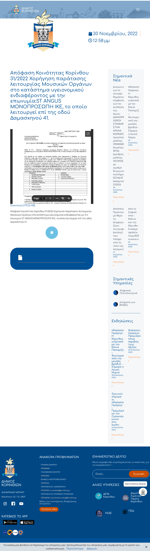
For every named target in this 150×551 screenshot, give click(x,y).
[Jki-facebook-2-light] (13, 503)
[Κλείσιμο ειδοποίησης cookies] (146, 547)
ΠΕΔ (131, 510)
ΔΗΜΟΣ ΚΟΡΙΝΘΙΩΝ (30, 10)
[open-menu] (137, 10)
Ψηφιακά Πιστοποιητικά (128, 292)
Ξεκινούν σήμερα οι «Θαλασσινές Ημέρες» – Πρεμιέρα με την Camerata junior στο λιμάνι (120, 409)
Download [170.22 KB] (22, 205)
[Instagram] (5, 503)
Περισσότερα (74, 548)
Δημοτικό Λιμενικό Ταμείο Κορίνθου (136, 497)
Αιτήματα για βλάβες (127, 303)
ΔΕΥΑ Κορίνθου (109, 495)
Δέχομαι (92, 548)
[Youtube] (21, 503)
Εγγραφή (138, 474)
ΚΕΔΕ (108, 513)
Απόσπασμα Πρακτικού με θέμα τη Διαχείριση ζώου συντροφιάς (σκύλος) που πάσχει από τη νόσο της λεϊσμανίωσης (121, 229)
